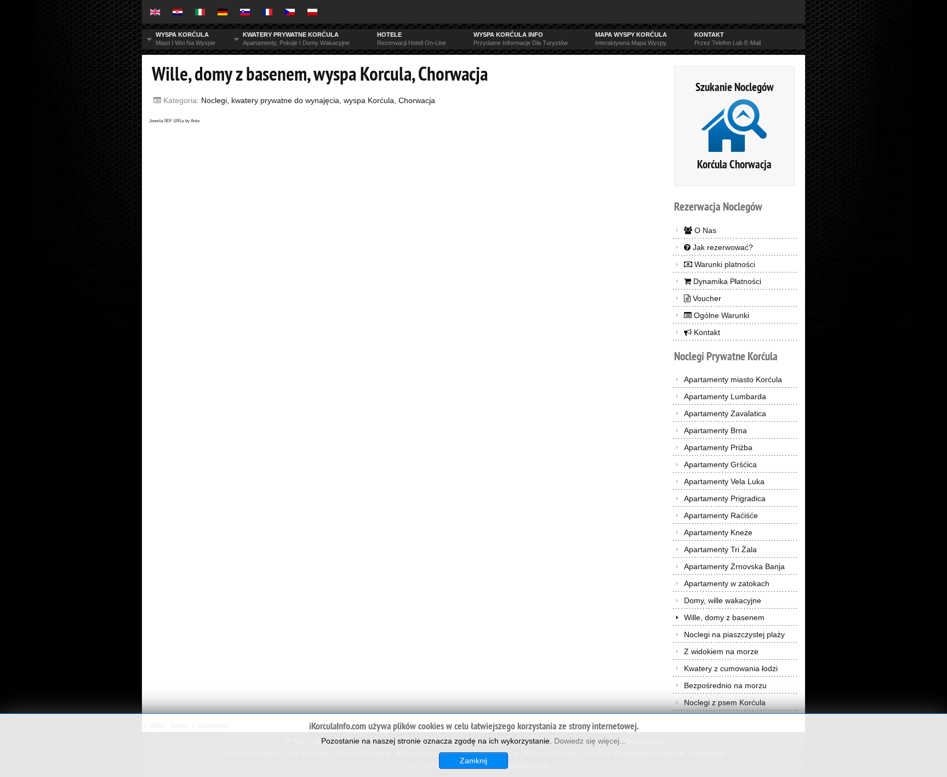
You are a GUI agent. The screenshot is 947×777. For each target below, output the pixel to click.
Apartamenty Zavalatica (725, 413)
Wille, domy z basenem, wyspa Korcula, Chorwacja (320, 73)
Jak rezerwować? (722, 247)
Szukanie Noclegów (734, 87)
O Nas (704, 230)
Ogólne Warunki (720, 315)
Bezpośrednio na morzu (725, 685)
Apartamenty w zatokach (726, 583)
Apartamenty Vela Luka (724, 481)
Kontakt (706, 332)
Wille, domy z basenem (724, 617)
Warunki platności (723, 264)
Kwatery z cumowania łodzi (731, 668)
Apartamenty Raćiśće (721, 515)
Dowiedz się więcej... (590, 740)
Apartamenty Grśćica (720, 464)
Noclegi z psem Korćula (725, 702)
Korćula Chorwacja (734, 164)
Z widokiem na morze (721, 651)
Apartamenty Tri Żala (720, 549)
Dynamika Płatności (726, 281)
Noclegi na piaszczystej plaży (734, 634)
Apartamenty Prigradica (725, 498)
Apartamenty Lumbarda (725, 396)
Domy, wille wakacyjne (722, 600)
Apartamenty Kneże (718, 532)
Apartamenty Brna (715, 430)
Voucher (706, 298)
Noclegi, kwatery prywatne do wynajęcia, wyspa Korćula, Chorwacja (318, 100)
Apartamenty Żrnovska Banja (734, 566)
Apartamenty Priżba (718, 447)
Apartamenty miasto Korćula (733, 379)
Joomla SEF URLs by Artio (174, 120)
